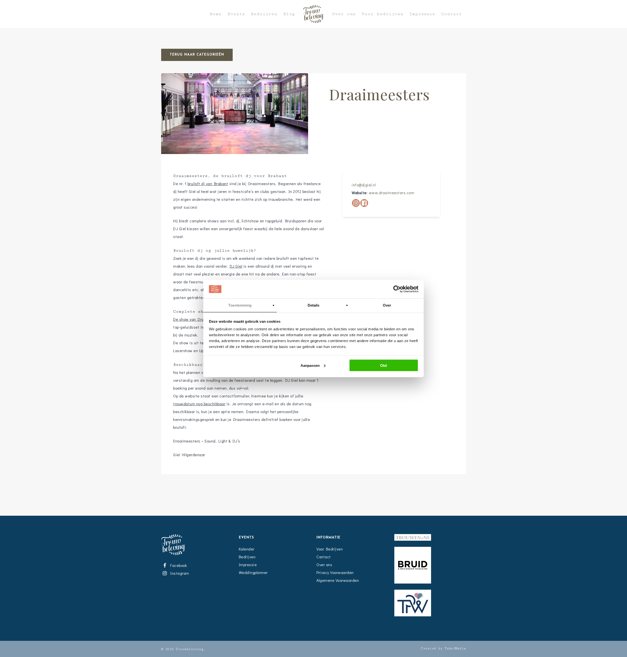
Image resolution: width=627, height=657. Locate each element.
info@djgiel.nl (364, 184)
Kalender (246, 548)
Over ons (344, 14)
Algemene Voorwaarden (337, 580)
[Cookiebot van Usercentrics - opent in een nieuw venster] (396, 289)
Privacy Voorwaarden (335, 572)
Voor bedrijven (382, 14)
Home (216, 14)
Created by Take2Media (443, 648)
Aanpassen (310, 365)
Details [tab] (314, 305)
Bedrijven (264, 14)
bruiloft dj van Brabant (208, 183)
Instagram (179, 573)
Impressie (422, 14)
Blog (289, 14)
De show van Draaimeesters (199, 319)
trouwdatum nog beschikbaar (199, 403)
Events (236, 14)
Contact (451, 14)
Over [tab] (387, 305)
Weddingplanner (253, 572)
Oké (383, 365)
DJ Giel (236, 266)
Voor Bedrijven (329, 548)
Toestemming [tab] (240, 305)
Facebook (178, 565)
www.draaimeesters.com (391, 192)
